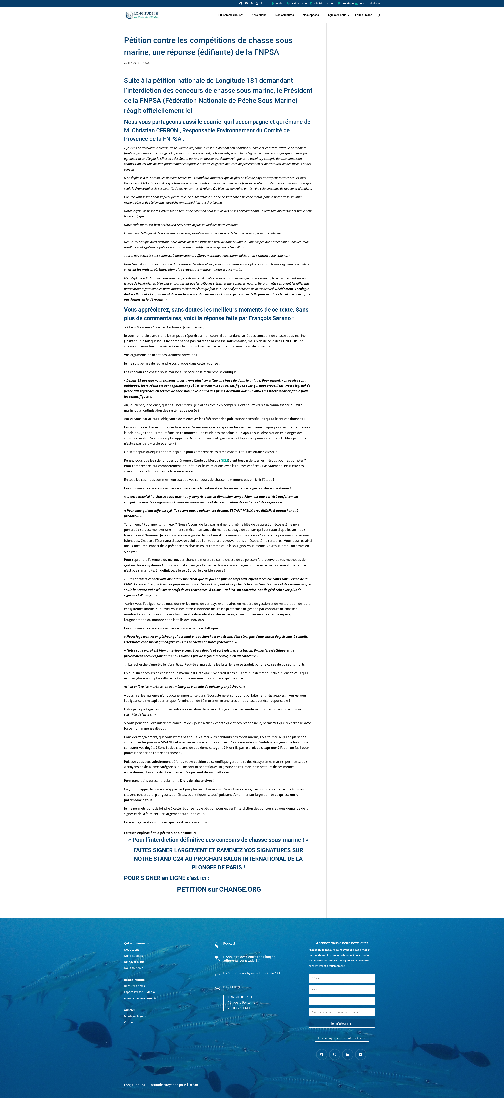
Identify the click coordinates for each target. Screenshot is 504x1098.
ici (188, 110)
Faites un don (300, 3)
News (146, 63)
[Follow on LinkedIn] (347, 1054)
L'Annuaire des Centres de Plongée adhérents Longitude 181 (249, 959)
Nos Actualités (284, 15)
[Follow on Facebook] (321, 1054)
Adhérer (130, 1010)
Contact (129, 1022)
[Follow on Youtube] (360, 1054)
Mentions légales (135, 1016)
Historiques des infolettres (342, 1038)
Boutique (348, 3)
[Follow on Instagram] (334, 1054)
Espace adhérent (370, 3)
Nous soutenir (133, 968)
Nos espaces (311, 15)
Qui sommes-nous (136, 943)
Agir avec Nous (134, 962)
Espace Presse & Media (139, 992)
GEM (224, 460)
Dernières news (134, 986)
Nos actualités (133, 956)
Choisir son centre (325, 3)
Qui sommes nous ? (230, 15)
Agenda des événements (140, 998)
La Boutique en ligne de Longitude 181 (251, 973)
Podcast (281, 3)
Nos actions (259, 15)
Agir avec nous (337, 15)
